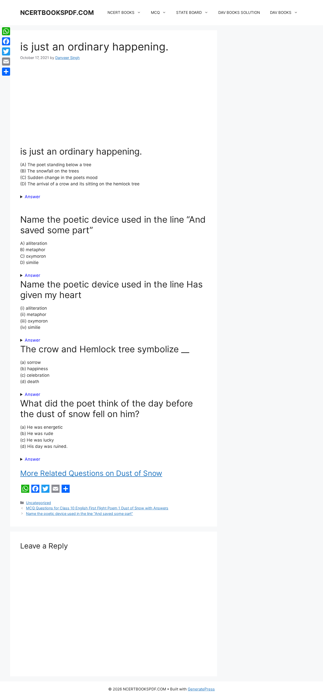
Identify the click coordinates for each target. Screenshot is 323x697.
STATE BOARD (189, 12)
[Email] (6, 61)
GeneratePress (201, 689)
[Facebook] (6, 41)
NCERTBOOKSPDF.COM (57, 12)
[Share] (6, 72)
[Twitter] (6, 51)
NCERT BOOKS (120, 12)
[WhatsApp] (6, 31)
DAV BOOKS (280, 12)
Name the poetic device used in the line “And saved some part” (79, 513)
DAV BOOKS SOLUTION (239, 12)
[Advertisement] (113, 104)
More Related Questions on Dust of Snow (91, 473)
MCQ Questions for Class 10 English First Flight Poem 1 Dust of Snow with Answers (97, 508)
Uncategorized (38, 503)
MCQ (155, 12)
